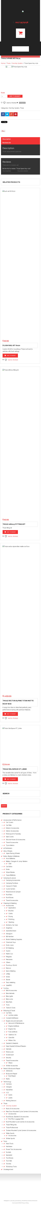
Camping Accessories (13, 880)
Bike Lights (9, 996)
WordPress (25, 1200)
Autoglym (9, 933)
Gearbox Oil (12, 1034)
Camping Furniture (12, 883)
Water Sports (10, 1133)
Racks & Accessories (12, 1108)
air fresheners (7, 848)
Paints (8, 1079)
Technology (7, 1081)
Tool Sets (9, 1161)
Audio (10, 1095)
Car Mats (9, 825)
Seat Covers (10, 836)
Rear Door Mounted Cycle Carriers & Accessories (22, 1111)
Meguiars (9, 956)
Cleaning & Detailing (10, 903)
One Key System (17, 63)
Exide (7, 869)
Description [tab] (6, 139)
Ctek (9, 863)
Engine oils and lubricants (14, 1021)
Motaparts (6, 1200)
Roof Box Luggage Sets (16, 1119)
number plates (13, 1015)
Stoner (8, 979)
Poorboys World (11, 965)
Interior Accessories (12, 831)
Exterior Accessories (12, 828)
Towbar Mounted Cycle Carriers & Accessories (21, 1130)
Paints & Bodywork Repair (11, 1068)
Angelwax (9, 928)
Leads (10, 1098)
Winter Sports (10, 1138)
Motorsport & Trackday (13, 834)
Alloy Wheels (7, 851)
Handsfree (9, 1090)
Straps (10, 1063)
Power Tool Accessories (14, 1149)
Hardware (9, 1146)
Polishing (11, 919)
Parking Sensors (11, 1100)
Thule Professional (12, 1127)
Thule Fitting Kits (11, 1124)
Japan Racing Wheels (13, 853)
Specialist (9, 1155)
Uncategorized (8, 1169)
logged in (14, 171)
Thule (8, 63)
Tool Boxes (9, 1158)
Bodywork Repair (11, 1073)
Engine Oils (12, 1029)
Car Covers (9, 822)
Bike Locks (9, 999)
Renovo (8, 968)
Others (8, 962)
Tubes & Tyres (10, 1008)
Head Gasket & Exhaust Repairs (16, 1046)
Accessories (10, 905)
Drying (10, 916)
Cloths (10, 913)
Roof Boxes (9, 897)
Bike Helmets (10, 993)
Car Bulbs (9, 866)
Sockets (8, 1152)
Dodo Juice (9, 945)
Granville (11, 1037)
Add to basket (14, 96)
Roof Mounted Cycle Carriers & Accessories (20, 1122)
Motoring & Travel (9, 1010)
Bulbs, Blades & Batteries (11, 856)
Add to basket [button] (11, 355)
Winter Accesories (12, 1065)
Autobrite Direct (11, 931)
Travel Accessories (12, 842)
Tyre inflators (10, 845)
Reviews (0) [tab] (6, 142)
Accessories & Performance (12, 820)
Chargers (9, 1087)
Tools (8, 1005)
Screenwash (10, 1055)
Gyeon (8, 951)
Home (3, 63)
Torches (8, 1163)
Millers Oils (12, 1040)
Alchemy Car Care (12, 925)
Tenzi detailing (10, 982)
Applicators (12, 908)
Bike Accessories (11, 990)
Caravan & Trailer (11, 886)
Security (8, 1057)
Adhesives (9, 1071)
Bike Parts (9, 1002)
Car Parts (9, 1013)
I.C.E (7, 1092)
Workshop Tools (11, 1166)
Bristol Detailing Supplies (14, 939)
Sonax (8, 977)
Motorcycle (9, 1052)
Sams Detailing (10, 971)
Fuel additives (12, 1032)
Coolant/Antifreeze (12, 1018)
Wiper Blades (10, 872)
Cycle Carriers (10, 889)
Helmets (8, 1049)
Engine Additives (13, 1026)
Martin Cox (9, 954)
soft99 (8, 974)
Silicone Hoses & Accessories (15, 839)
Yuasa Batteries (11, 875)
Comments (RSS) (16, 1203)
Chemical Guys (11, 942)
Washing (11, 922)
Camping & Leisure (9, 878)
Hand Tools (9, 1143)
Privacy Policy (25, 1203)
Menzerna (9, 959)
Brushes (11, 910)
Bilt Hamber (10, 936)
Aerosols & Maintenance (16, 1023)
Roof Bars (9, 894)
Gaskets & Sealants (12, 1043)
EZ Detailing (10, 948)
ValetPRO (9, 985)
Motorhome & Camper (13, 892)
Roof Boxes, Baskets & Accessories (17, 1116)
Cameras (9, 1084)
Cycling (5, 988)
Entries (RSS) (31, 1200)
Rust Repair (12, 1076)
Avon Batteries (10, 858)
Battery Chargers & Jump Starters (16, 861)
